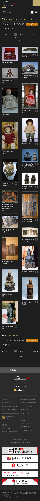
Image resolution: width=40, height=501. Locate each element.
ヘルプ (23, 416)
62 (15, 37)
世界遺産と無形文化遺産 (9, 406)
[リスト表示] (36, 12)
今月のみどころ (26, 409)
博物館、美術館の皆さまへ (29, 403)
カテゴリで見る (7, 403)
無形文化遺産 (6, 428)
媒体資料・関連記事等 (28, 399)
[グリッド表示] (32, 12)
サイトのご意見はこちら (28, 430)
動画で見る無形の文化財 (9, 432)
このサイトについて (27, 420)
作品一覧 (4, 399)
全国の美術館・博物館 (9, 409)
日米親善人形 (26, 143)
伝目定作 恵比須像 (28, 271)
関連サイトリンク (26, 423)
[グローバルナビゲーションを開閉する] (36, 3)
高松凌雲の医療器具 (7, 62)
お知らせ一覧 (25, 413)
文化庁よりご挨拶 (26, 406)
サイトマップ (25, 427)
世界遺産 (4, 425)
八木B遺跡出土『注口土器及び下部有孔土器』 (28, 166)
